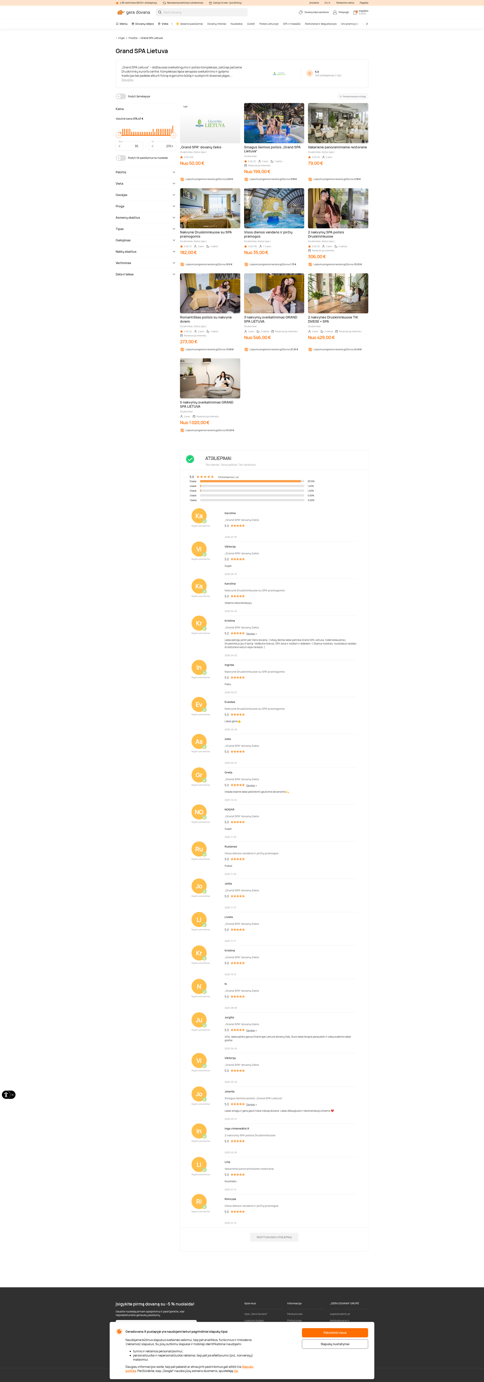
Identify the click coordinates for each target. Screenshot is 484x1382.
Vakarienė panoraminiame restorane (249, 1169)
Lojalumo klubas (254, 1320)
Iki (153, 141)
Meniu (124, 24)
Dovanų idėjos (144, 24)
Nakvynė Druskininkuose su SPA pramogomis (255, 590)
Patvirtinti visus (335, 1333)
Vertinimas (123, 263)
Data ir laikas (125, 274)
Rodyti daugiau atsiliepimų (274, 1237)
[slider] (118, 135)
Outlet (251, 24)
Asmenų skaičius (128, 217)
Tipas (120, 229)
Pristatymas (294, 1320)
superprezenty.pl (340, 1314)
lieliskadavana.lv (339, 1320)
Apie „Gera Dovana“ (256, 1314)
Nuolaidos (237, 24)
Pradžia (133, 38)
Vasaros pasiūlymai (191, 24)
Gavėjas (121, 195)
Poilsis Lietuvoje (268, 24)
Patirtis (121, 172)
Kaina (120, 109)
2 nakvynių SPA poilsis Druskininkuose (250, 1135)
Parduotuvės (294, 1314)
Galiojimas (123, 240)
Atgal (121, 38)
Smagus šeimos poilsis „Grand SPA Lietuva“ (254, 1098)
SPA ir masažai (291, 24)
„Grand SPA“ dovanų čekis (242, 520)
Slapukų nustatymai (335, 1344)
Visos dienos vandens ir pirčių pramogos (251, 853)
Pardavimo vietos (345, 2)
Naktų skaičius (126, 251)
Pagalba (364, 2)
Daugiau (127, 80)
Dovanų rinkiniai (216, 24)
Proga (120, 206)
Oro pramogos (349, 24)
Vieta (165, 24)
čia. (236, 1371)
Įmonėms (314, 2)
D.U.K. (328, 2)
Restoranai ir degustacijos (321, 24)
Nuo (121, 141)
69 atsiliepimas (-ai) (328, 75)
